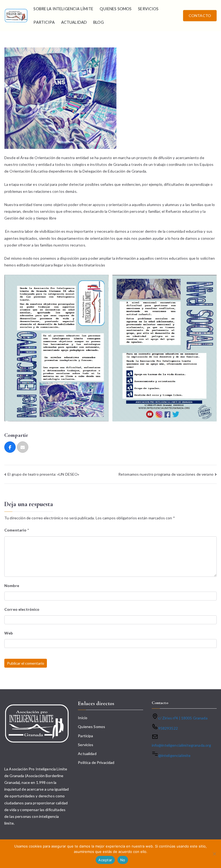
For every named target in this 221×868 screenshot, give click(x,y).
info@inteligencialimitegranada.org (181, 745)
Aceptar (105, 860)
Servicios (148, 8)
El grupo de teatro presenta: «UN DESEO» (43, 474)
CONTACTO (200, 15)
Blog (98, 22)
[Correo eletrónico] (22, 447)
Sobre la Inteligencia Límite (63, 8)
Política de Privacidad (96, 762)
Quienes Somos (116, 8)
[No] (214, 853)
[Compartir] (10, 447)
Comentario (16, 530)
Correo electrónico (22, 609)
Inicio (82, 717)
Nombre (11, 585)
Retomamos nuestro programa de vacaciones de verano (165, 474)
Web (8, 633)
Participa (43, 22)
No (122, 860)
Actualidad (74, 22)
